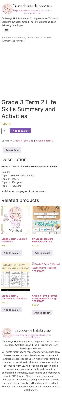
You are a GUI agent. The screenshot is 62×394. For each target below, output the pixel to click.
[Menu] (6, 30)
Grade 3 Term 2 (17, 37)
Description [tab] (12, 150)
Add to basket (20, 130)
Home (4, 37)
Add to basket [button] (11, 253)
